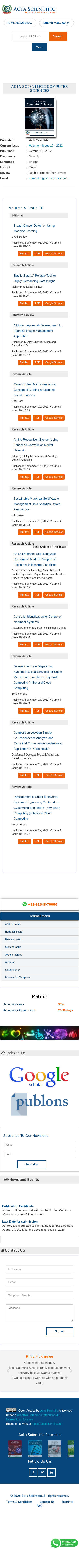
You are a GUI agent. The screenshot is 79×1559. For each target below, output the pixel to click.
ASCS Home (12, 924)
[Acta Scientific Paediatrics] (35, 1504)
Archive (9, 962)
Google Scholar (54, 253)
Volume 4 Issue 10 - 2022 (45, 145)
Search (58, 36)
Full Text (24, 253)
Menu (39, 47)
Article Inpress (13, 954)
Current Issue (13, 946)
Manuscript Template (17, 977)
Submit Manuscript (56, 23)
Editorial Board (13, 931)
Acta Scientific (16, 1238)
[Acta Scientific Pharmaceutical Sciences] (15, 1504)
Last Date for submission (20, 1213)
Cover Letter (12, 969)
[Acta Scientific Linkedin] (51, 1528)
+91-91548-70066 (42, 904)
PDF (37, 253)
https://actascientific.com (47, 1479)
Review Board (13, 939)
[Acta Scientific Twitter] (42, 1528)
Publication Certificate (18, 1198)
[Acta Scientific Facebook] (33, 1528)
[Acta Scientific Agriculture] (55, 1504)
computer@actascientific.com (48, 178)
